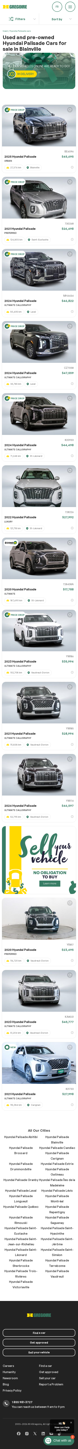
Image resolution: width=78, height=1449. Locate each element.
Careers (8, 1366)
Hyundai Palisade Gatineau (57, 1171)
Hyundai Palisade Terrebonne (57, 1263)
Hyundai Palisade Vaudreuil (57, 1273)
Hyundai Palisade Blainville (57, 1139)
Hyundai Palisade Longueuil (21, 1198)
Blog (6, 1384)
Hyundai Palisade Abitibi (21, 1137)
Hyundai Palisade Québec (20, 1207)
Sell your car (47, 1378)
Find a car (45, 1366)
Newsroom (10, 1378)
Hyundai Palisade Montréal (57, 1198)
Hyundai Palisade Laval (20, 1190)
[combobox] (57, 18)
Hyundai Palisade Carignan (57, 1155)
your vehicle (39, 1352)
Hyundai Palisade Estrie (57, 1164)
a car (39, 1332)
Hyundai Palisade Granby (20, 1180)
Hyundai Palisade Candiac (57, 1148)
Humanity (9, 1372)
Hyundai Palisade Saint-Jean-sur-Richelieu (21, 1241)
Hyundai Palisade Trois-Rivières (20, 1273)
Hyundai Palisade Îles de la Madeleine (57, 1182)
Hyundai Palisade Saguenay (57, 1220)
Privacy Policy (12, 1390)
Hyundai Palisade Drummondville (21, 1166)
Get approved (39, 1342)
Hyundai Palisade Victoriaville (21, 1284)
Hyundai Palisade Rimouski (21, 1220)
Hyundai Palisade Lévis (57, 1190)
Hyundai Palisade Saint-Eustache (21, 1230)
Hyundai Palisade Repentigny (57, 1209)
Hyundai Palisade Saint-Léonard (21, 1252)
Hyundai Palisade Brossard (21, 1150)
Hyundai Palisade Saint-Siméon (57, 1252)
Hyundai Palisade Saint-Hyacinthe (57, 1230)
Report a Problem (51, 1384)
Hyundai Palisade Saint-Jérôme (57, 1241)
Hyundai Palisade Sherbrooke (21, 1263)
